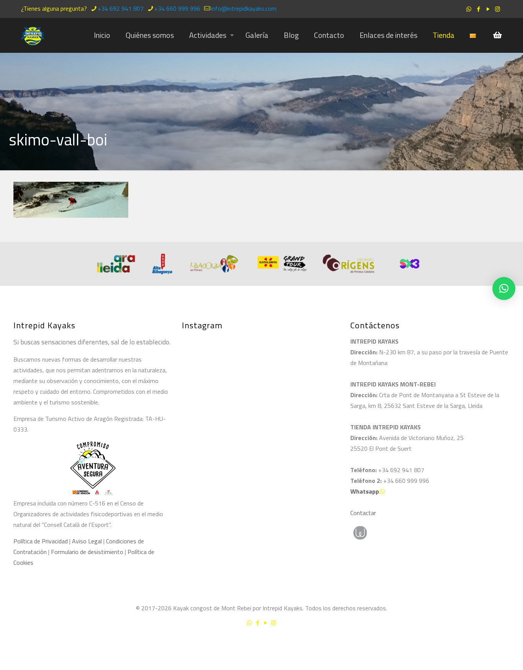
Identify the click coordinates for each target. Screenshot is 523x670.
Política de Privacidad (40, 541)
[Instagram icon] (497, 9)
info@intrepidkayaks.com (243, 8)
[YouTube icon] (488, 9)
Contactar (363, 512)
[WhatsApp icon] (469, 9)
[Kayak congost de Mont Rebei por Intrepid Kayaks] (33, 35)
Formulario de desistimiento (88, 551)
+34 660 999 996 (177, 8)
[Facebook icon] (478, 9)
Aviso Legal (87, 541)
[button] (503, 288)
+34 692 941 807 (121, 8)
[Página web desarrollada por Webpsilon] (395, 533)
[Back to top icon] (486, 643)
